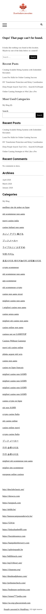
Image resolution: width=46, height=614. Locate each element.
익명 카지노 (8, 254)
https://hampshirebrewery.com (15, 543)
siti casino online (10, 421)
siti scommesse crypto (12, 287)
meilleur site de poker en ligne (16, 207)
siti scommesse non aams (13, 214)
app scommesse (9, 280)
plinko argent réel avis (12, 354)
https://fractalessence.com (13, 536)
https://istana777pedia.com (14, 596)
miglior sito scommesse (12, 467)
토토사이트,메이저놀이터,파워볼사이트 (21, 260)
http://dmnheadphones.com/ (14, 576)
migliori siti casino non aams (15, 321)
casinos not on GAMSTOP (14, 334)
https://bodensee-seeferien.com (16, 589)
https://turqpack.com (11, 503)
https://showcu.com (11, 496)
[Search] (41, 24)
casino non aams (9, 361)
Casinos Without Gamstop (14, 341)
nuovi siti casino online (12, 347)
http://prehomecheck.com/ (14, 583)
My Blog (5, 105)
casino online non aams (12, 327)
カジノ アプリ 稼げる (13, 234)
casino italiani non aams (13, 227)
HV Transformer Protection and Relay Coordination (22, 82)
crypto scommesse (10, 267)
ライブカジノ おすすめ (13, 247)
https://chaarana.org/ (11, 569)
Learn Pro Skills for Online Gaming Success (19, 77)
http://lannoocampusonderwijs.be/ (17, 516)
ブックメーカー (10, 240)
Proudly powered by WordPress (16, 609)
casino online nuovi (11, 427)
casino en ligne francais (12, 367)
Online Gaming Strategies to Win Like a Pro (19, 91)
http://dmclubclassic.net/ (13, 489)
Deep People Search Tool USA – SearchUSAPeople (22, 87)
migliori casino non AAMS (14, 374)
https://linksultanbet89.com (14, 529)
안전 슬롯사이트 (10, 447)
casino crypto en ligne (12, 401)
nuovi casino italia (10, 220)
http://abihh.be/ (9, 509)
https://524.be (8, 523)
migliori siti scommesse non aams (17, 461)
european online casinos (13, 474)
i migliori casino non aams (14, 307)
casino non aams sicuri (12, 294)
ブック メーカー (10, 441)
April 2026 (6, 180)
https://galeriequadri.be (12, 549)
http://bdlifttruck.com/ (12, 556)
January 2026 (7, 188)
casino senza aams (10, 314)
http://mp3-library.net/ (12, 563)
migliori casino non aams (13, 301)
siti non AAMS (9, 407)
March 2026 (7, 184)
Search (5, 111)
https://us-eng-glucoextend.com (16, 603)
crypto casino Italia (11, 414)
